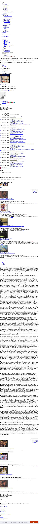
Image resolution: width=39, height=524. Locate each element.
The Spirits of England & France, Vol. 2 (6, 198)
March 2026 (6, 10)
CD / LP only (4, 71)
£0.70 (3, 130)
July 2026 (5, 6)
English (4, 56)
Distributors (1, 517)
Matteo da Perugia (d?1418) (20, 121)
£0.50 (3, 125)
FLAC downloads (7, 50)
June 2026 (5, 7)
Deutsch (6, 55)
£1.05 (3, 133)
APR (5, 28)
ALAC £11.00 (10, 201)
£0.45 (3, 152)
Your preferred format (6, 68)
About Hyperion (2, 519)
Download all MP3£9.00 (3, 92)
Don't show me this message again (6, 73)
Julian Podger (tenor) (13, 155)
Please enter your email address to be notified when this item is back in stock (11, 503)
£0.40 (3, 137)
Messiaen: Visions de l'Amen (4, 252)
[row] (19, 197)
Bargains (5, 13)
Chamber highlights (7, 22)
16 (0, 154)
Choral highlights (6, 23)
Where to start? (4, 14)
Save (4, 504)
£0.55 (3, 150)
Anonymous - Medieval (23, 116)
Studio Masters (6, 20)
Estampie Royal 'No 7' (13, 142)
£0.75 (3, 119)
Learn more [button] (25, 522)
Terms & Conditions (3, 510)
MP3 (3, 49)
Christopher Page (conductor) (8, 90)
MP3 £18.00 (2, 241)
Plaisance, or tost (12, 136)
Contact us (1, 515)
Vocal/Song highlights (7, 24)
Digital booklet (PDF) (3, 84)
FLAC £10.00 (6, 214)
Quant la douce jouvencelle (14, 116)
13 (0, 147)
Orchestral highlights (7, 21)
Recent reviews (6, 5)
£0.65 (3, 157)
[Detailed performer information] (13, 90)
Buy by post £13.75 (16, 255)
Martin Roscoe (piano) (11, 253)
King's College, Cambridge (8, 29)
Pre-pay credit (2, 509)
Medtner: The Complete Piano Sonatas (6, 238)
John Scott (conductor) (11, 226)
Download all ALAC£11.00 (3, 96)
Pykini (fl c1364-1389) (20, 136)
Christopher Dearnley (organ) (19, 226)
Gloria (11, 118)
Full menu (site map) (5, 36)
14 (0, 150)
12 (0, 144)
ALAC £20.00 (11, 241)
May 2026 (5, 8)
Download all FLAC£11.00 (3, 94)
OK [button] (33, 522)
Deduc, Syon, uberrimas (13, 139)
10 (0, 140)
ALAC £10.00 (11, 214)
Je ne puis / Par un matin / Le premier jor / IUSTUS (17, 143)
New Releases (4, 4)
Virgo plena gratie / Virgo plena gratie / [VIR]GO (17, 149)
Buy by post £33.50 (16, 241)
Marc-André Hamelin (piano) (4, 239)
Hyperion (5, 26)
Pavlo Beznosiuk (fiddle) (13, 135)
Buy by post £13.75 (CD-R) (17, 214)
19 (0, 162)
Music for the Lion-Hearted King (5, 211)
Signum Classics (6, 31)
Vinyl (5, 18)
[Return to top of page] (3, 506)
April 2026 (5, 9)
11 (0, 142)
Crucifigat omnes (12, 153)
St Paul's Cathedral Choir (4, 226)
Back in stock (6, 15)
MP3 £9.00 (2, 201)
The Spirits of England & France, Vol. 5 (6, 474)
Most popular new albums (8, 16)
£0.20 (3, 142)
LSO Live (5, 30)
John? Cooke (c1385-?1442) (17, 118)
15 (0, 152)
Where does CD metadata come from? (5, 514)
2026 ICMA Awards (7, 19)
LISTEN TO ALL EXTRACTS (14, 114)
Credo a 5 (11, 132)
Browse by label (4, 25)
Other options (35, 189)
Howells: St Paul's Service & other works (6, 225)
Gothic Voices (2, 90)
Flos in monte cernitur (13, 156)
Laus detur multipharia (13, 129)
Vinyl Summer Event (7, 12)
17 (0, 157)
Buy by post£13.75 (2, 97)
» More (36, 203)
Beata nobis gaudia (13, 146)
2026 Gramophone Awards (8, 17)
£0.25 (3, 135)
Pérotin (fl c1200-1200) (21, 161)
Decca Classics (6, 27)
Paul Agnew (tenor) (13, 148)
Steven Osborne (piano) (4, 253)
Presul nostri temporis (13, 161)
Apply (5, 48)
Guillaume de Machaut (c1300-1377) (24, 124)
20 (0, 165)
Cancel (2, 504)
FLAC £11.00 (6, 201)
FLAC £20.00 (6, 241)
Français (6, 54)
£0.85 (3, 140)
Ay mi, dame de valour (13, 124)
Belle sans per (12, 121)
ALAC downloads (7, 51)
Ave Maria (11, 164)
